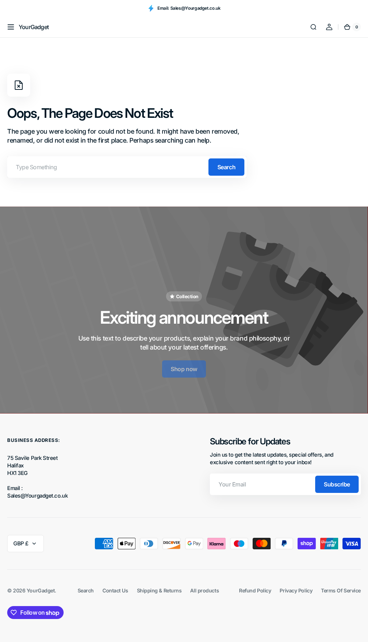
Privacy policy (296, 590)
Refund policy (255, 590)
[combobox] (127, 167)
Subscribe (337, 484)
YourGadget (41, 590)
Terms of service (341, 590)
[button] (11, 27)
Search (226, 167)
